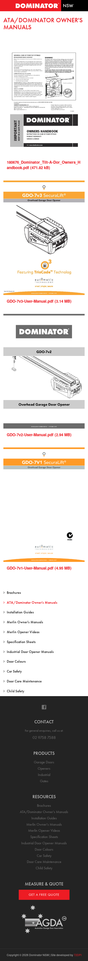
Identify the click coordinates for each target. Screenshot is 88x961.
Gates (44, 781)
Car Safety (14, 671)
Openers (44, 768)
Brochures (14, 592)
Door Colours (16, 661)
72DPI (77, 955)
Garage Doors (44, 762)
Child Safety (15, 691)
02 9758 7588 (44, 737)
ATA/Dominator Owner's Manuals (32, 602)
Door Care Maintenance (24, 681)
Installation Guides (20, 612)
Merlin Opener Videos (23, 632)
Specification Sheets (21, 641)
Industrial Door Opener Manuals (30, 651)
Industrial (44, 774)
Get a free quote (44, 894)
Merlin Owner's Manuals (25, 622)
